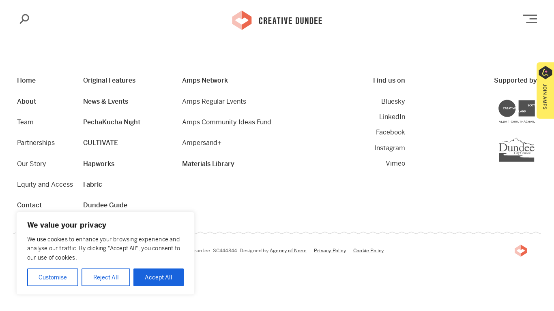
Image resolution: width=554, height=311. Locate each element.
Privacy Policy (330, 250)
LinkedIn (392, 117)
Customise (53, 277)
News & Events (105, 101)
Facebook (390, 132)
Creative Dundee (277, 19)
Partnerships (36, 142)
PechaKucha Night (111, 122)
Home (26, 80)
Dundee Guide (105, 205)
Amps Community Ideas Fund (226, 122)
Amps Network (205, 80)
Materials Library (208, 164)
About (26, 101)
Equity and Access (45, 184)
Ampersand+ (201, 142)
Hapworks (98, 164)
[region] (105, 253)
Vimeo (395, 163)
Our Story (31, 164)
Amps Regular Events (214, 101)
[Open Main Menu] (530, 19)
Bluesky (393, 101)
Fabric (92, 184)
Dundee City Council (534, 138)
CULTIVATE (100, 142)
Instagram (389, 148)
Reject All (106, 277)
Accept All (158, 277)
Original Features (109, 80)
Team (25, 122)
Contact (29, 205)
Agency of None (288, 250)
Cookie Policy (368, 250)
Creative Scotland (535, 100)
